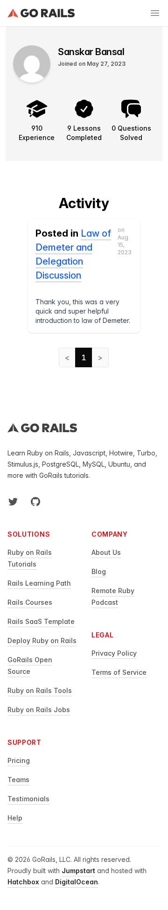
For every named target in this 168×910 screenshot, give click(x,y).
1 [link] (83, 357)
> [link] (100, 357)
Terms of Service (119, 672)
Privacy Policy (114, 653)
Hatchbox (23, 882)
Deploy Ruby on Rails (42, 640)
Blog (98, 571)
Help (14, 818)
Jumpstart (78, 871)
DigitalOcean (76, 882)
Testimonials (28, 799)
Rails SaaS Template (41, 621)
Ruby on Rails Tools (39, 690)
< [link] (67, 357)
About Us (106, 552)
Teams (18, 780)
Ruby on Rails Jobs (38, 710)
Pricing (18, 760)
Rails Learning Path (39, 583)
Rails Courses (29, 602)
